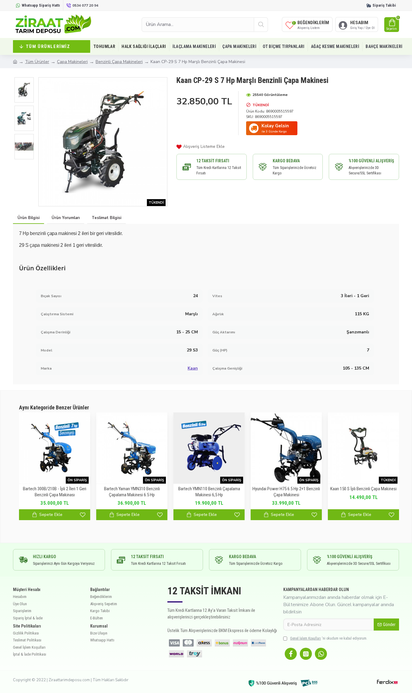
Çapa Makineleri (72, 62)
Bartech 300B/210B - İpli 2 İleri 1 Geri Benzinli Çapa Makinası (54, 491)
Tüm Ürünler (37, 62)
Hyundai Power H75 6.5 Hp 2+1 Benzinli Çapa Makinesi (286, 491)
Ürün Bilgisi (28, 218)
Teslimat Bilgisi (106, 218)
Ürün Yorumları (66, 218)
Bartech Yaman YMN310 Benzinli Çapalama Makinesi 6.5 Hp (132, 491)
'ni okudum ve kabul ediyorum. (328, 638)
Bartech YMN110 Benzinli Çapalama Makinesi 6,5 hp (209, 491)
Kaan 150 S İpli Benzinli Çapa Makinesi (363, 488)
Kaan (193, 368)
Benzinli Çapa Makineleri (119, 62)
